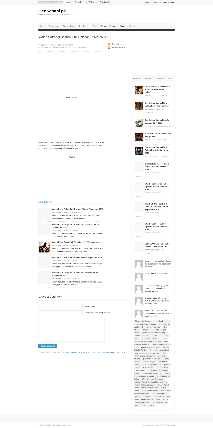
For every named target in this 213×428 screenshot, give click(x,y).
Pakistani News (99, 26)
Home (42, 26)
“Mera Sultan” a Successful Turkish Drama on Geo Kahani (157, 89)
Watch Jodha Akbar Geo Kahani (152, 374)
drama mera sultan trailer (150, 347)
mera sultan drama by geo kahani (148, 365)
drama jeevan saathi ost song (153, 333)
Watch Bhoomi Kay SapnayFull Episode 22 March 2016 (104, 352)
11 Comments (164, 156)
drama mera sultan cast (151, 339)
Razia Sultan (148, 368)
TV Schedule (105, 2)
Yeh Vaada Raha (147, 405)
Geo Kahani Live (64, 425)
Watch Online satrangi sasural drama (150, 389)
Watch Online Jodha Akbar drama (148, 385)
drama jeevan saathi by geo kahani (152, 322)
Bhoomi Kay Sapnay (143, 321)
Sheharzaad (140, 370)
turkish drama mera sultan (152, 373)
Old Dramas (84, 26)
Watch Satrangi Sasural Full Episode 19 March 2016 (61, 352)
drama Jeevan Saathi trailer (146, 336)
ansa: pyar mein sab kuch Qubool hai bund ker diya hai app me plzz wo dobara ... (158, 264)
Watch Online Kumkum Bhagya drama (151, 386)
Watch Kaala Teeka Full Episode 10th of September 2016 (77, 242)
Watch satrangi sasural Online (158, 397)
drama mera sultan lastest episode (151, 340)
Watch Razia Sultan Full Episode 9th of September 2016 (77, 257)
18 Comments (166, 126)
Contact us (79, 2)
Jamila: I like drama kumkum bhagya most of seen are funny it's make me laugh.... (158, 313)
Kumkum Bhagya (148, 362)
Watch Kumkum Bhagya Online (154, 382)
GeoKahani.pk (52, 11)
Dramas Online (69, 26)
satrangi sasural (162, 368)
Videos (132, 26)
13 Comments (161, 140)
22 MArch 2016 (80, 48)
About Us (69, 2)
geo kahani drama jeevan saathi (148, 353)
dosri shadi (158, 321)
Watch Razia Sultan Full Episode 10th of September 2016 (77, 209)
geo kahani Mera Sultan (152, 359)
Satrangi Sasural (58, 48)
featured (153, 350)
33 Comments (161, 95)
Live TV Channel (91, 2)
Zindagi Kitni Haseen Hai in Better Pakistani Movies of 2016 (157, 167)
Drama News (54, 26)
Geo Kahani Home (50, 425)
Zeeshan (44, 45)
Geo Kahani (164, 350)
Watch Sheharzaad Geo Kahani (147, 399)
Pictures (112, 26)
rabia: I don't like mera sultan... (157, 273)
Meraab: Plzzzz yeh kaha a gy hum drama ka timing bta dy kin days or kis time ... (157, 301)
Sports (122, 26)
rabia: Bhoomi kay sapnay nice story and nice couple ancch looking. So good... (157, 288)
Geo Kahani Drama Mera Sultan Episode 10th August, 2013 (158, 150)
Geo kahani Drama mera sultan (150, 354)
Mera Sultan (162, 362)
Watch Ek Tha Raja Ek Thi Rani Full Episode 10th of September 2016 (156, 207)
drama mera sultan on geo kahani (151, 342)
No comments (67, 45)
